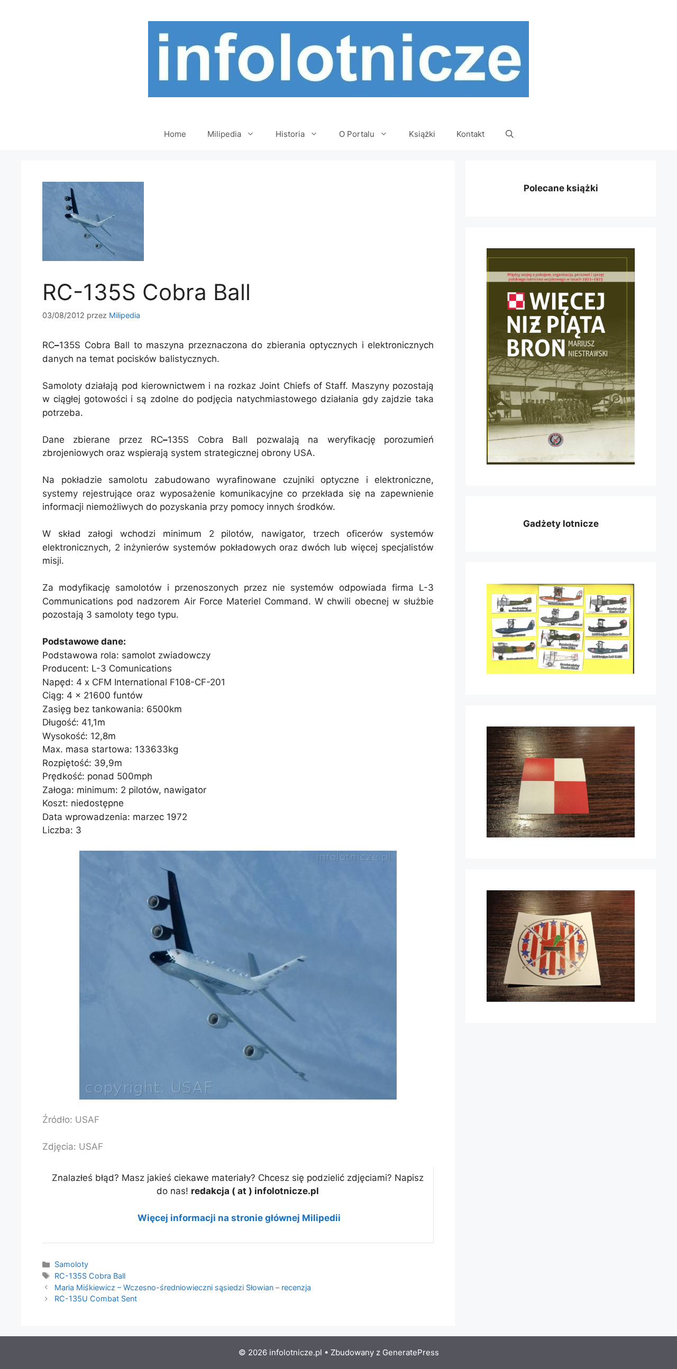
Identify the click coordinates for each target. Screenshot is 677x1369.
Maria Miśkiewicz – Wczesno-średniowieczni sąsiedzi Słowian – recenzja (182, 1287)
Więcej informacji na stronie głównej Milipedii (239, 1218)
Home (175, 134)
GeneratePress (410, 1352)
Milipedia (224, 134)
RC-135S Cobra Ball (89, 1275)
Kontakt (470, 134)
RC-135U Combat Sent (95, 1298)
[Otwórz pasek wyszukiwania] (509, 134)
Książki (422, 134)
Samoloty (71, 1264)
